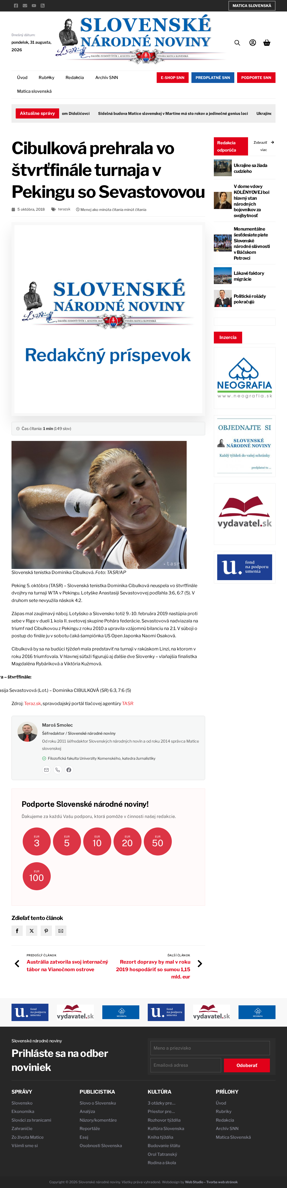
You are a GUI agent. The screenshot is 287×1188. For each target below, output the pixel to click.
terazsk (64, 209)
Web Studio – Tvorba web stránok (211, 1182)
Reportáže (90, 1128)
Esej (84, 1137)
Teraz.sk (32, 703)
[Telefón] (57, 769)
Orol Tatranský (162, 1154)
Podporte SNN (256, 77)
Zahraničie (22, 1128)
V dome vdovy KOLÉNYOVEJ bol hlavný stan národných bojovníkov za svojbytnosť (251, 201)
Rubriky (46, 77)
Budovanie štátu (164, 1145)
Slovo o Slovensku (98, 1103)
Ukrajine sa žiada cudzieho (250, 168)
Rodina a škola (162, 1162)
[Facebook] (68, 769)
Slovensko (22, 1103)
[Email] (46, 769)
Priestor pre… (161, 1111)
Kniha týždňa (160, 1137)
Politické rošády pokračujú (250, 299)
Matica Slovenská (252, 5)
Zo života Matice (27, 1137)
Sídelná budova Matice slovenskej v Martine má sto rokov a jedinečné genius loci (162, 113)
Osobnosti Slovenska (101, 1145)
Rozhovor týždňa (164, 1120)
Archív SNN (106, 77)
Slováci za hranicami (31, 1120)
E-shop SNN (172, 77)
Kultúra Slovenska (166, 1128)
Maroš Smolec (57, 725)
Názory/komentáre (98, 1120)
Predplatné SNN (213, 77)
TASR (127, 703)
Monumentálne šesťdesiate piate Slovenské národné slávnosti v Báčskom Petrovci (252, 243)
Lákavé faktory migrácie (249, 276)
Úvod (22, 77)
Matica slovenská (34, 91)
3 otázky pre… (161, 1103)
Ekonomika (22, 1111)
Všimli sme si (24, 1145)
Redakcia (75, 77)
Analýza (87, 1111)
